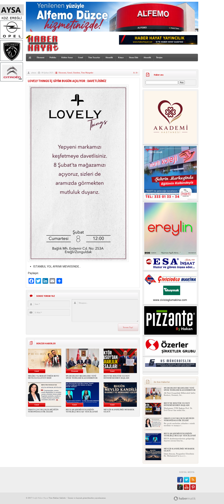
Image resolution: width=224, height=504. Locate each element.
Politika (53, 57)
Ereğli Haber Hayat (40, 498)
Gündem (76, 73)
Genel (80, 57)
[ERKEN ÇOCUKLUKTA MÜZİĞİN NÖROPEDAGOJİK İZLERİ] (153, 429)
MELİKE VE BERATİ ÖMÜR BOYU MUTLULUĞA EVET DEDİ (43, 377)
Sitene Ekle (133, 57)
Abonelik (109, 57)
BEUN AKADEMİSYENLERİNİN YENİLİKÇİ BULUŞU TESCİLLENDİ (82, 411)
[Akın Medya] (176, 498)
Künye (121, 57)
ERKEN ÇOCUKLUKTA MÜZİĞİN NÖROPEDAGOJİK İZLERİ (43, 411)
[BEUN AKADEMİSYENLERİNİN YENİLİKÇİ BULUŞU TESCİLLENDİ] (153, 444)
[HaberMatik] (188, 498)
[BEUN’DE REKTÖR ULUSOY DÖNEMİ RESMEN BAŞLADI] (153, 414)
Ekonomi (40, 57)
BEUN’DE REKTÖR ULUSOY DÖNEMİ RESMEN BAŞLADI (117, 377)
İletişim (159, 57)
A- (134, 73)
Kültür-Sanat (67, 57)
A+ (137, 73)
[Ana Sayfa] (30, 57)
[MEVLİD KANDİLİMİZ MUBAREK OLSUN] (153, 459)
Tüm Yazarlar (94, 57)
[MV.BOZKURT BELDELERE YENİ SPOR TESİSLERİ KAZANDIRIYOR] (153, 399)
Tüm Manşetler (87, 73)
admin (33, 73)
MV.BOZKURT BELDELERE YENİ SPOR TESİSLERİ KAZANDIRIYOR (81, 377)
